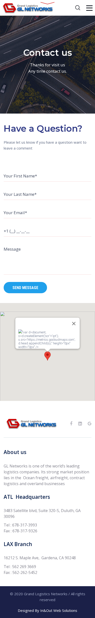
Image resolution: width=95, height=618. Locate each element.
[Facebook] (71, 423)
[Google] (89, 423)
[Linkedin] (80, 423)
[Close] (74, 323)
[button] (47, 356)
